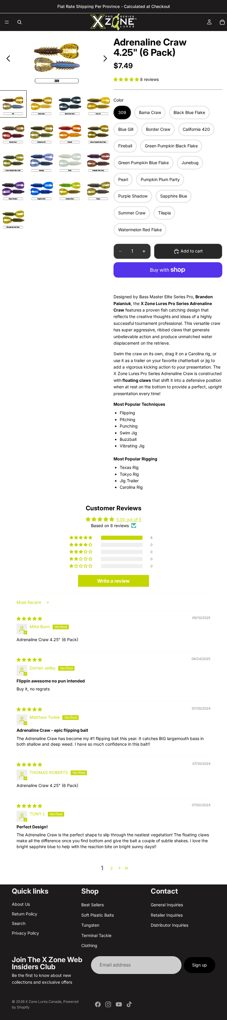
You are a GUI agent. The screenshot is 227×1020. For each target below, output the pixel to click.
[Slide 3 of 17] (70, 104)
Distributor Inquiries (169, 925)
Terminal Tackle (96, 935)
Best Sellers (92, 904)
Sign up (199, 964)
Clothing (89, 945)
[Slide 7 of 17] (70, 132)
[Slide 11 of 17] (70, 161)
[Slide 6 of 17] (41, 132)
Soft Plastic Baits (97, 914)
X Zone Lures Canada (43, 1001)
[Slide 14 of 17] (41, 189)
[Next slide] (107, 59)
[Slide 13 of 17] (13, 189)
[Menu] (7, 22)
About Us (21, 904)
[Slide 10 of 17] (41, 161)
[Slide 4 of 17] (98, 104)
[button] (127, 79)
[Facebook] (97, 1004)
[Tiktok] (129, 1004)
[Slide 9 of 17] (13, 161)
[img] (29, 618)
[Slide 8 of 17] (98, 132)
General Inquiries (167, 904)
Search (18, 923)
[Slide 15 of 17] (70, 189)
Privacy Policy (25, 932)
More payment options (168, 284)
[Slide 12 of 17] (98, 161)
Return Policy (24, 913)
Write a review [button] (113, 581)
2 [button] (111, 868)
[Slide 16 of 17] (98, 189)
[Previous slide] (6, 59)
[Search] (19, 22)
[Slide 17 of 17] (13, 217)
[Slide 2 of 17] (41, 104)
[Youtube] (118, 1004)
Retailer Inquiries (167, 914)
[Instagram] (108, 1004)
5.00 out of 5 (128, 519)
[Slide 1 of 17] (13, 104)
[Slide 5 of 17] (13, 132)
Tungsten (90, 925)
